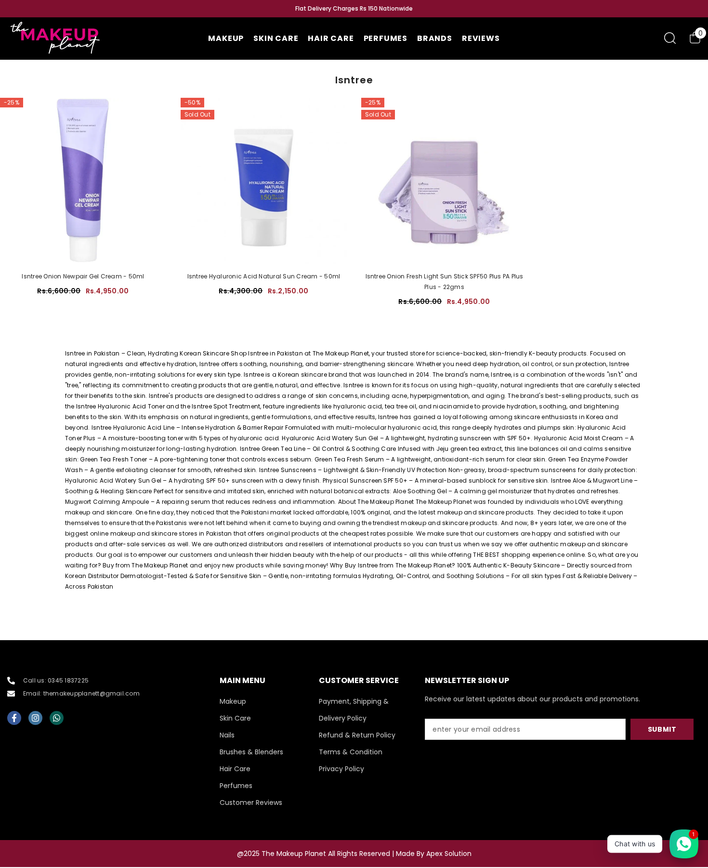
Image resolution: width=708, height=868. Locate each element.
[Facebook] (14, 718)
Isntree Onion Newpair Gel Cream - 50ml (83, 276)
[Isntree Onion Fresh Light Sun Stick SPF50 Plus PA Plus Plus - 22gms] (444, 181)
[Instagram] (35, 718)
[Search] (670, 38)
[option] (354, 8)
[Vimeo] (57, 718)
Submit (662, 729)
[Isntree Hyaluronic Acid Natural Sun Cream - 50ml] (264, 181)
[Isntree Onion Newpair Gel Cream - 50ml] (83, 181)
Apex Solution (449, 853)
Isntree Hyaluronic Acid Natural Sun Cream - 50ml (264, 276)
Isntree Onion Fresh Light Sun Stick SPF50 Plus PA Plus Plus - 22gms (445, 281)
